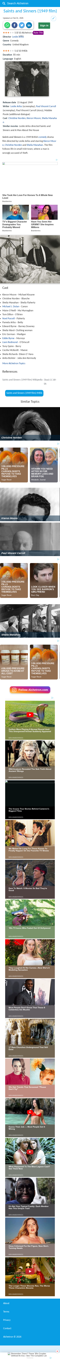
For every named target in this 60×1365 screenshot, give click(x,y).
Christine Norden (17, 118)
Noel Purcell (8, 318)
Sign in (44, 25)
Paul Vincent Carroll (46, 106)
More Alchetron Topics (13, 363)
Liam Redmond (10, 342)
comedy (43, 137)
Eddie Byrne (8, 338)
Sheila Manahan (35, 145)
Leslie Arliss (18, 37)
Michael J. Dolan (10, 306)
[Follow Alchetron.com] (30, 694)
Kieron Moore (34, 118)
